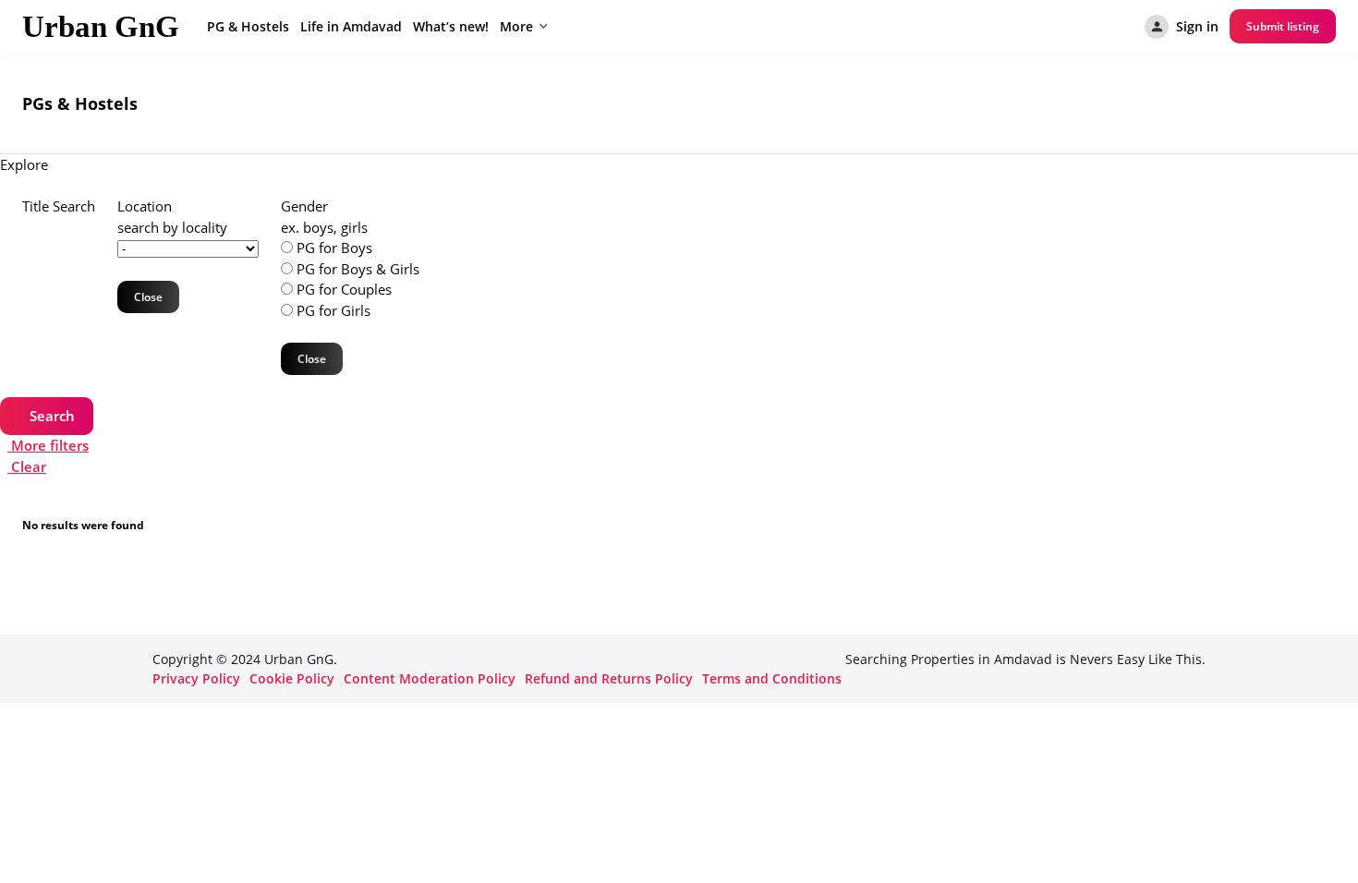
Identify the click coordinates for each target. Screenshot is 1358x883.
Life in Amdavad (351, 26)
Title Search (58, 206)
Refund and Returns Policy (609, 678)
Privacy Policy (196, 678)
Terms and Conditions (772, 678)
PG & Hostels (248, 26)
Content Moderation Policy (429, 678)
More (516, 26)
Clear (26, 466)
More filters (48, 445)
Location (144, 206)
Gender (304, 206)
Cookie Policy (291, 678)
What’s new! (451, 26)
